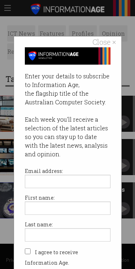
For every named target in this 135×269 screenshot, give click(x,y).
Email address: (44, 171)
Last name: (39, 224)
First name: (40, 197)
